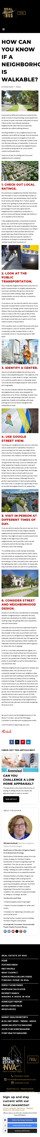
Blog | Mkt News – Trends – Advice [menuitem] (19, 1021)
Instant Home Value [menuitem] (12, 1006)
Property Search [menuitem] (10, 993)
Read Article (11, 799)
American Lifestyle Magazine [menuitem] (17, 1025)
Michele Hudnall (8, 87)
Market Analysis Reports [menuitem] (15, 1017)
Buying (18, 87)
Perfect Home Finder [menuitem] (12, 985)
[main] (20, 488)
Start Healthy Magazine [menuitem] (14, 1033)
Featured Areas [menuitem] (10, 965)
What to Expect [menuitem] (10, 972)
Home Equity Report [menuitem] (12, 1002)
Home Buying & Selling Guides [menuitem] (17, 977)
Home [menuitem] (4, 961)
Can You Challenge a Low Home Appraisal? (18, 779)
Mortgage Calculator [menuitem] (13, 989)
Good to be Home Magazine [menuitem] (16, 1029)
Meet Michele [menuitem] (8, 969)
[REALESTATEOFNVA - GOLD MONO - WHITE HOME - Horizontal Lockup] (14, 13)
